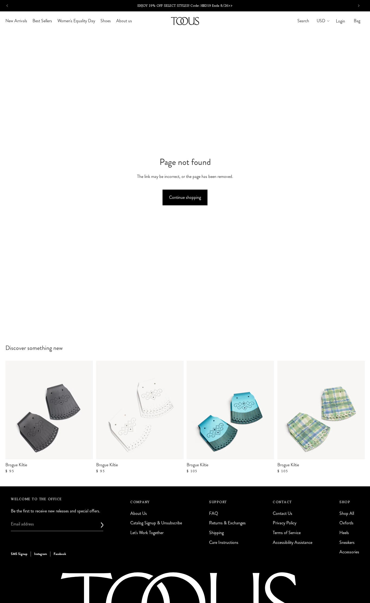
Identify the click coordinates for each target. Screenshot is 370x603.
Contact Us (282, 513)
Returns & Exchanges (227, 523)
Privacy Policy (284, 523)
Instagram (40, 553)
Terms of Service (287, 532)
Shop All (346, 513)
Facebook (60, 553)
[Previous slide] (195, 410)
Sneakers (347, 542)
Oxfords (346, 523)
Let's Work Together (147, 532)
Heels (344, 532)
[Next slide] (266, 410)
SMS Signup (19, 553)
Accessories (349, 552)
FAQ (213, 513)
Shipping (216, 532)
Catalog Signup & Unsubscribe (156, 523)
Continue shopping (185, 197)
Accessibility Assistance (292, 542)
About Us (138, 513)
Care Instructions (223, 542)
